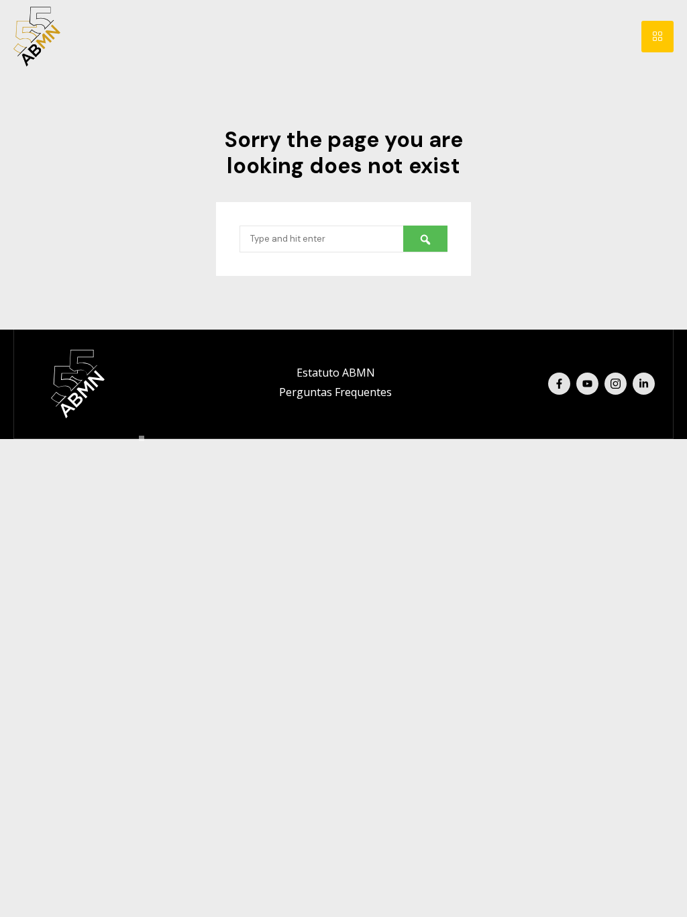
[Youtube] (587, 384)
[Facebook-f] (559, 384)
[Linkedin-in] (644, 384)
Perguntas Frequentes (335, 392)
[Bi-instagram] (615, 384)
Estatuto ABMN (336, 372)
